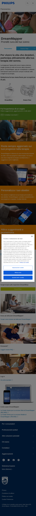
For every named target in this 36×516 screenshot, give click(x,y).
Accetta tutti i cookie (18, 277)
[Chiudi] (32, 236)
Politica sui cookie (24, 262)
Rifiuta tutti (18, 272)
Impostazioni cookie (18, 267)
